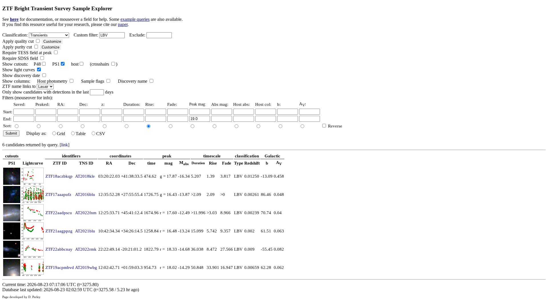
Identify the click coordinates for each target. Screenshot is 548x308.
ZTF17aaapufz (58, 194)
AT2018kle (85, 176)
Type (238, 163)
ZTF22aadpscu (58, 212)
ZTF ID (60, 163)
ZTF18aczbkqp (58, 176)
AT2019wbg (86, 267)
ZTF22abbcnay (58, 249)
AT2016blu (85, 194)
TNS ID (86, 163)
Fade (226, 163)
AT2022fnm (85, 212)
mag (168, 163)
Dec (132, 163)
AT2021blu (85, 230)
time (151, 163)
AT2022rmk (85, 249)
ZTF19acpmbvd (59, 267)
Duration (198, 163)
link (64, 144)
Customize (52, 41)
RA (109, 163)
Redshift (252, 163)
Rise (213, 163)
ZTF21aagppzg (58, 230)
